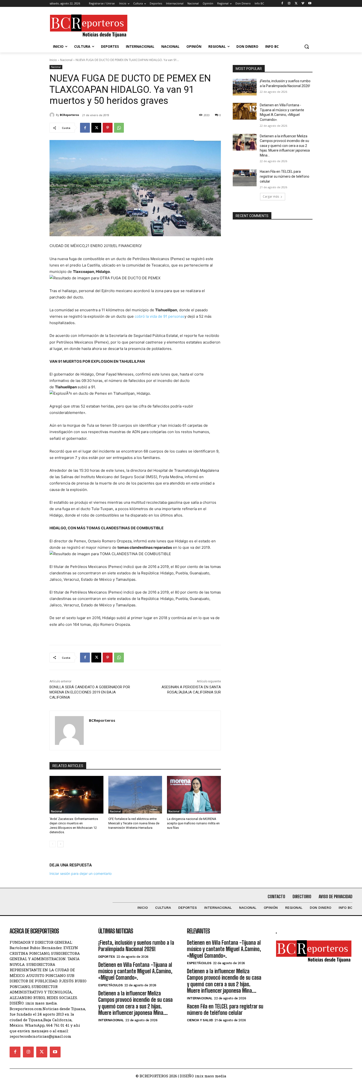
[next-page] (60, 844)
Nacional (66, 60)
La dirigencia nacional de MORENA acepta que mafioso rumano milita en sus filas (193, 823)
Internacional (111, 1020)
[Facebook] (282, 3)
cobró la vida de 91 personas (159, 316)
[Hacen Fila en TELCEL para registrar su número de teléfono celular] (245, 177)
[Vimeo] (303, 3)
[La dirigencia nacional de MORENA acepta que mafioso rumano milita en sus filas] (194, 795)
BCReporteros (69, 115)
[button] (307, 46)
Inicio (53, 60)
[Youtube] (310, 3)
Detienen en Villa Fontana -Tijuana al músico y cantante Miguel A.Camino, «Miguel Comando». (135, 971)
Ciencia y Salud (200, 1020)
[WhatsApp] (119, 128)
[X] (296, 3)
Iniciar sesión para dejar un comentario (80, 873)
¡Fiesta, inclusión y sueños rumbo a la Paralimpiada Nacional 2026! (136, 945)
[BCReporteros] (52, 114)
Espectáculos (110, 985)
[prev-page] (52, 844)
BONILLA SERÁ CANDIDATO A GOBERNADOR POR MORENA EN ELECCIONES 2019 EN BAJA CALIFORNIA (89, 692)
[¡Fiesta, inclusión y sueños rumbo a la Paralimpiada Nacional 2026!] (245, 87)
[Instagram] (289, 3)
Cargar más (271, 196)
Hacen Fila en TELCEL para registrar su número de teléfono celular (284, 176)
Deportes (106, 956)
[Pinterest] (108, 128)
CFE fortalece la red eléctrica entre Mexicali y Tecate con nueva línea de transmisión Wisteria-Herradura (133, 823)
